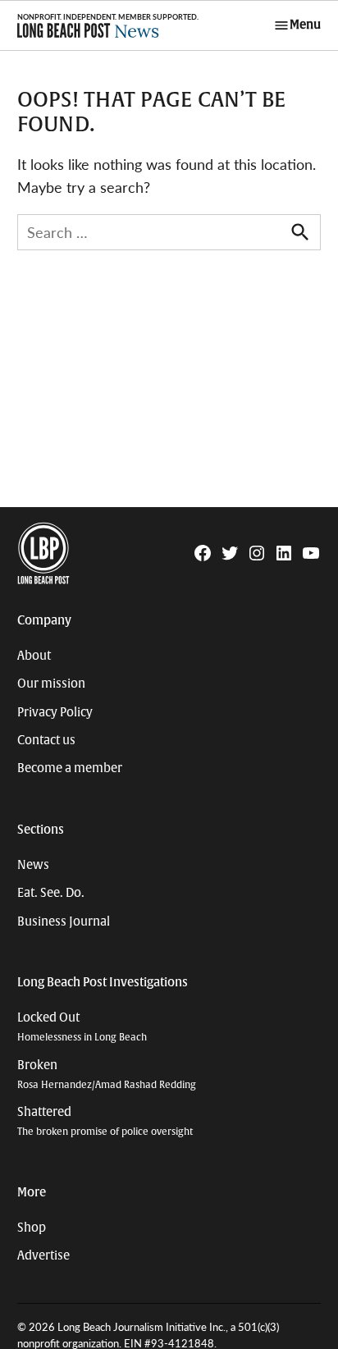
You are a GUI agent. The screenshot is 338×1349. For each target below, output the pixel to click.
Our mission (51, 683)
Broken (106, 1074)
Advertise (43, 1255)
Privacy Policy (55, 712)
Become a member (69, 768)
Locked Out (82, 1027)
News (33, 864)
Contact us (46, 740)
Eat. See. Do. (50, 892)
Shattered (105, 1121)
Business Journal (63, 921)
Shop (31, 1227)
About (34, 655)
